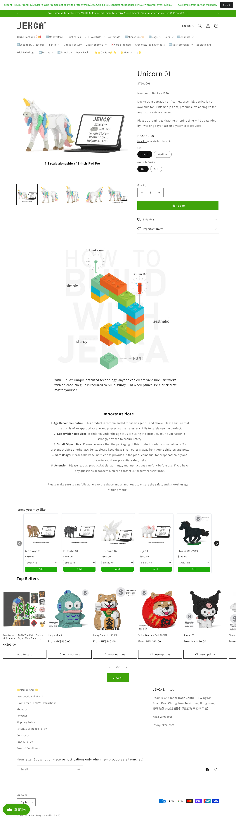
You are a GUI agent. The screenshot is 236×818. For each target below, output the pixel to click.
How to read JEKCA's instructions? (37, 702)
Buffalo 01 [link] (70, 551)
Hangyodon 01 (56, 635)
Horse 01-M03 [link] (188, 551)
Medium (163, 154)
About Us (22, 709)
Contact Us (23, 735)
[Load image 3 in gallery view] (72, 194)
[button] (94, 37)
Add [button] (41, 569)
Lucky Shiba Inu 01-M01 (106, 635)
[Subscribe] (79, 769)
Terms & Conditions (28, 748)
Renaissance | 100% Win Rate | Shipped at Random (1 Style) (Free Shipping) (24, 637)
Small (144, 154)
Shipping (142, 141)
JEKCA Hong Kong (32, 815)
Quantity (142, 185)
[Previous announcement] (18, 13)
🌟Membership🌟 (27, 689)
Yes (156, 169)
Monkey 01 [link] (33, 551)
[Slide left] (110, 667)
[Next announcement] (218, 13)
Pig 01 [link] (144, 551)
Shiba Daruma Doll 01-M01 (152, 635)
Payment (22, 715)
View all (118, 677)
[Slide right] (126, 667)
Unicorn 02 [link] (109, 551)
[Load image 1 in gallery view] (27, 194)
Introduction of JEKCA (30, 696)
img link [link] (59, 248)
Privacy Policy (25, 741)
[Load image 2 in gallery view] (49, 194)
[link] (41, 531)
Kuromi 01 (188, 635)
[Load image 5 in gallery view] (117, 194)
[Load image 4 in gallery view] (95, 194)
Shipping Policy (26, 722)
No (143, 169)
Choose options (70, 654)
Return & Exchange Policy (32, 728)
